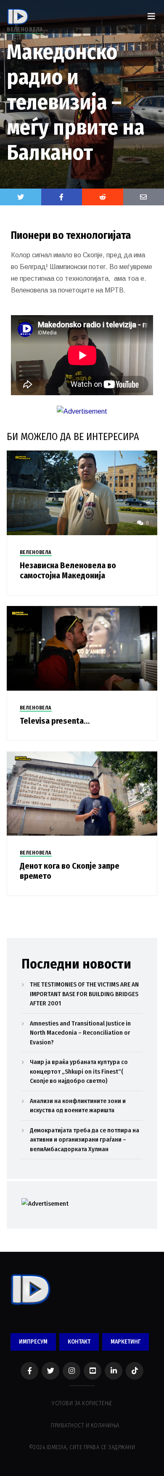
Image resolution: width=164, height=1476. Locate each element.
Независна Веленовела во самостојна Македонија (68, 570)
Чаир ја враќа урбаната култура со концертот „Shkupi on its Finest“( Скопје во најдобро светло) (79, 1071)
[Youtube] (92, 1371)
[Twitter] (20, 197)
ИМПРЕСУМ (33, 1341)
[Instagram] (71, 1371)
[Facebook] (29, 1371)
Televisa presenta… (55, 721)
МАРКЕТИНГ (125, 1341)
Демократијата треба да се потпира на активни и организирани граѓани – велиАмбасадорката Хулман (84, 1139)
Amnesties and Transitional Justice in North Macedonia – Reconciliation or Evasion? (80, 1033)
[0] (82, 492)
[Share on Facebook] (61, 197)
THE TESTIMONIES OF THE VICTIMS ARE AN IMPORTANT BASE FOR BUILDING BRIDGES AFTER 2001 (84, 994)
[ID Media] (18, 17)
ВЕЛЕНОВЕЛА (36, 552)
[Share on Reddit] (102, 197)
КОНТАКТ (79, 1341)
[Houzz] (134, 1371)
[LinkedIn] (113, 1371)
